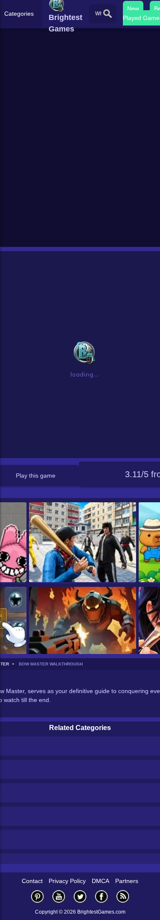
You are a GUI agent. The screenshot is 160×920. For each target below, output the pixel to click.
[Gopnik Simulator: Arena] (82, 542)
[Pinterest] (37, 896)
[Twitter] (80, 896)
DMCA (100, 881)
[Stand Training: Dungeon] (82, 627)
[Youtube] (59, 896)
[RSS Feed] (123, 896)
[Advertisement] (80, 161)
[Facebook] (101, 896)
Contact (32, 881)
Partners (126, 881)
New (133, 8)
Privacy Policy (67, 881)
